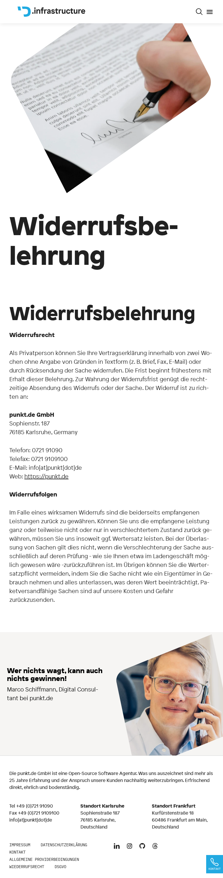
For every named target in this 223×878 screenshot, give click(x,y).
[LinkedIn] (117, 847)
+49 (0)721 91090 (34, 806)
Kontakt (17, 852)
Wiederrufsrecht (26, 866)
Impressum (19, 844)
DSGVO (60, 866)
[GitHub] (142, 847)
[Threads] (155, 847)
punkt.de (57, 476)
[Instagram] (129, 847)
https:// (34, 476)
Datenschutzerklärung (64, 844)
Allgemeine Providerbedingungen (44, 859)
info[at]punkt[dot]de (30, 820)
